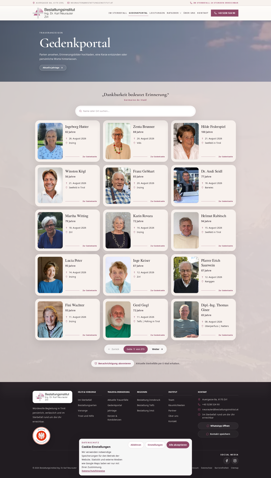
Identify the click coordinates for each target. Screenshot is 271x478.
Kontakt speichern (220, 433)
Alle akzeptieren (178, 444)
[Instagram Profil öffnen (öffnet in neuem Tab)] (234, 460)
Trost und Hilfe (86, 415)
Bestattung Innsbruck (148, 399)
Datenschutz (206, 468)
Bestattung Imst (145, 410)
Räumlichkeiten (176, 405)
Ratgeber (173, 13)
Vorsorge (83, 410)
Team (171, 399)
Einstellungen (155, 444)
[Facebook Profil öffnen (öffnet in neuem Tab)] (226, 460)
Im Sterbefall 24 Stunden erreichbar (216, 3)
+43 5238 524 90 (226, 12)
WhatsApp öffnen (224, 426)
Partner (172, 410)
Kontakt (202, 13)
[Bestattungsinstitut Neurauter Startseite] (54, 13)
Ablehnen (136, 444)
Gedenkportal (138, 13)
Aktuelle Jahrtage (51, 67)
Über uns (189, 13)
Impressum (194, 468)
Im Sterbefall (118, 13)
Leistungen (157, 13)
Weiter (155, 349)
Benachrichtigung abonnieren (114, 363)
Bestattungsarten (87, 405)
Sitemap (234, 468)
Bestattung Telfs (145, 405)
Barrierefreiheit (221, 468)
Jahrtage (112, 410)
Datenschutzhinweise (93, 470)
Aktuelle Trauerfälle (118, 399)
